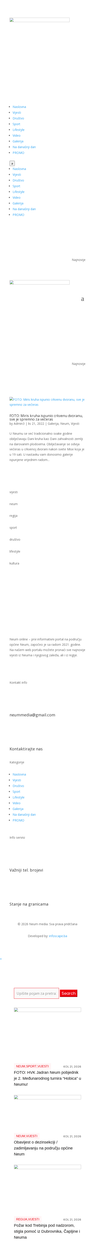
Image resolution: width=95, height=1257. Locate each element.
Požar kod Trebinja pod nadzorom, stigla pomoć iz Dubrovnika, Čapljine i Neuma (47, 1231)
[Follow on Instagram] (82, 63)
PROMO (18, 153)
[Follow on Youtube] (73, 63)
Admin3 (19, 423)
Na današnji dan (24, 147)
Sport (16, 124)
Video (17, 135)
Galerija (18, 141)
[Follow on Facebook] (64, 63)
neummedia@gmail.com (32, 714)
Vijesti (17, 112)
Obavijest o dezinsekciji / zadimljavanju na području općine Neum (43, 1148)
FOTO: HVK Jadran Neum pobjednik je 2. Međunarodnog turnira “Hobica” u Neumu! (47, 1078)
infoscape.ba (58, 936)
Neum (64, 423)
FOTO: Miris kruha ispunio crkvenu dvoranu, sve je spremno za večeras (46, 417)
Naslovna (19, 107)
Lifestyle (19, 130)
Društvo (18, 118)
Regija (21, 1219)
